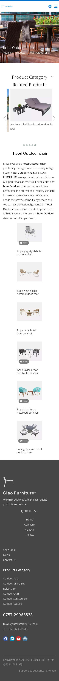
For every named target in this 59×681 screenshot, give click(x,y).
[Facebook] (5, 638)
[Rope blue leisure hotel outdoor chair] (29, 390)
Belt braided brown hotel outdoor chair (28, 371)
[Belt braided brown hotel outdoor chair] (29, 351)
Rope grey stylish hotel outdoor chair (29, 253)
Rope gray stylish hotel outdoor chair (29, 450)
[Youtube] (18, 638)
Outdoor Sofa (11, 578)
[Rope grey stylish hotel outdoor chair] (29, 232)
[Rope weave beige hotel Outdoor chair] (29, 271)
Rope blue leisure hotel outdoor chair (28, 411)
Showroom (9, 550)
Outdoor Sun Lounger (15, 598)
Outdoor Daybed (12, 603)
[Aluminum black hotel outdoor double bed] (29, 105)
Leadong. (38, 670)
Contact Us (9, 560)
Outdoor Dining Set (14, 583)
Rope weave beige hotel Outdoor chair (28, 292)
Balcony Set (9, 588)
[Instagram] (25, 638)
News (6, 555)
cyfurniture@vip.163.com (24, 624)
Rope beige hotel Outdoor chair (26, 332)
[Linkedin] (12, 638)
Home (29, 519)
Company (29, 524)
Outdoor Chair (11, 593)
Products (29, 529)
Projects (29, 534)
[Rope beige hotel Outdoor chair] (29, 311)
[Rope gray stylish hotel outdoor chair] (29, 430)
